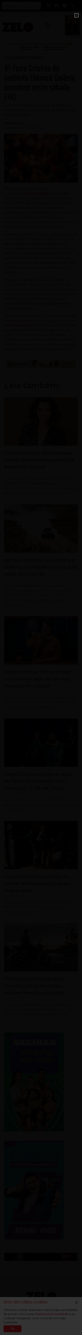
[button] (76, 15)
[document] (41, 667)
